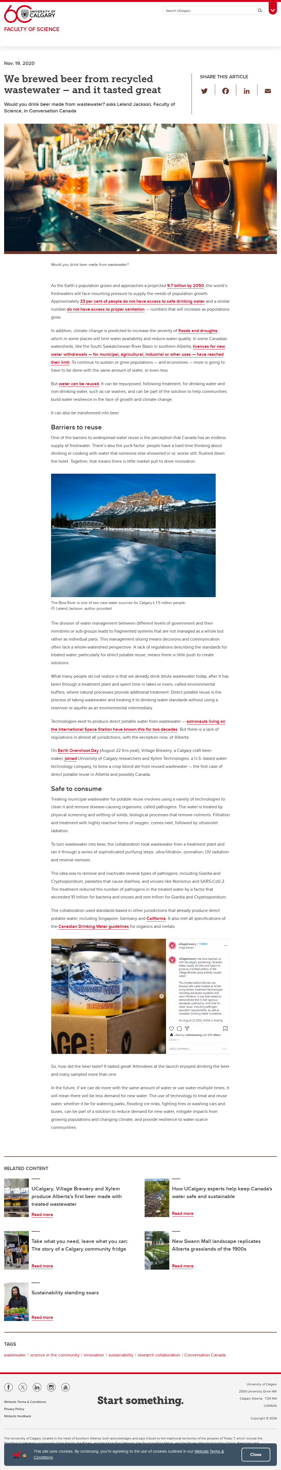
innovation (94, 1355)
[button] (207, 89)
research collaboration (159, 1355)
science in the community (55, 1355)
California (156, 918)
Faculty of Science (32, 29)
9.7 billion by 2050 (185, 285)
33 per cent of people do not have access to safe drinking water (142, 301)
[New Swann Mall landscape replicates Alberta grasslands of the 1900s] (157, 1250)
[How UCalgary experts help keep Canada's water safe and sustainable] (157, 1198)
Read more (42, 1214)
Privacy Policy (14, 1408)
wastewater (15, 1355)
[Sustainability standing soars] (16, 1302)
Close (256, 1454)
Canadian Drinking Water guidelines (93, 926)
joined (71, 758)
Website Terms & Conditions (25, 1401)
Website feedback (17, 1416)
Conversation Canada (205, 1355)
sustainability (120, 1355)
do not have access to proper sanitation (106, 309)
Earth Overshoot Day (78, 750)
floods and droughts (198, 330)
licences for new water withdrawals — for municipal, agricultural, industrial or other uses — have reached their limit (138, 354)
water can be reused (79, 383)
